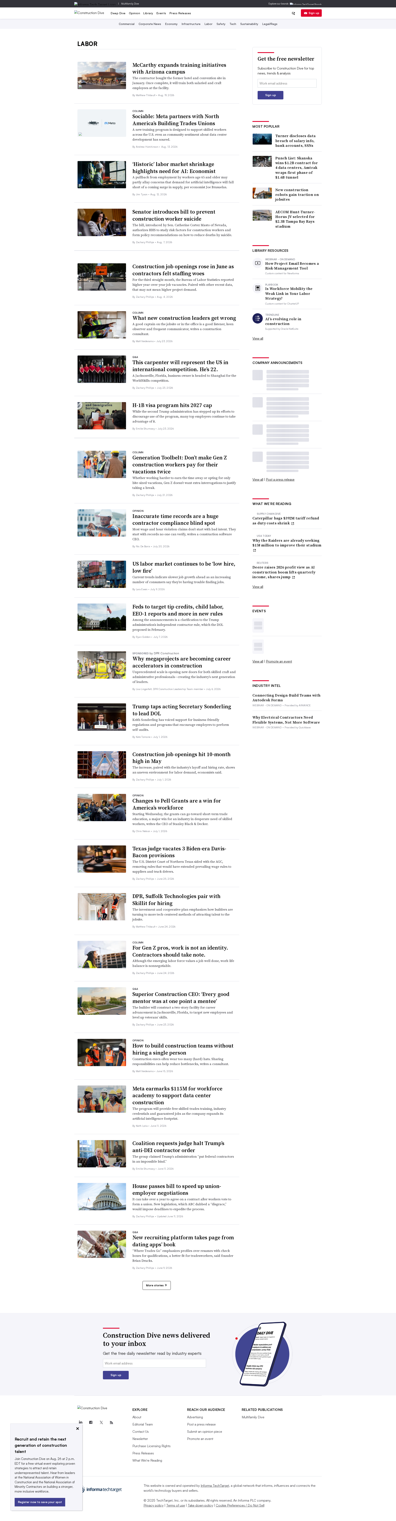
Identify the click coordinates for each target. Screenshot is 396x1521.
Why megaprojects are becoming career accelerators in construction (181, 662)
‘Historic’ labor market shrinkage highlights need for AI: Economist (174, 167)
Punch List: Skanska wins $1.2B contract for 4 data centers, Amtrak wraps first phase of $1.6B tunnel (296, 168)
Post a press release (280, 479)
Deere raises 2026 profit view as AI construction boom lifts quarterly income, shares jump (283, 572)
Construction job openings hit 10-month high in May (181, 758)
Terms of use (175, 1505)
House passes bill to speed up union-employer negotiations (176, 1189)
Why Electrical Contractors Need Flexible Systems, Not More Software (286, 720)
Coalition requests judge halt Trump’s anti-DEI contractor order (178, 1147)
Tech (233, 24)
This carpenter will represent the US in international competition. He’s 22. (180, 366)
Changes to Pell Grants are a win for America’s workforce (176, 804)
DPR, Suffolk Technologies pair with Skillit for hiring (176, 899)
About (136, 1417)
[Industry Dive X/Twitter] (101, 1422)
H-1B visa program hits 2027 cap (172, 405)
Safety (221, 24)
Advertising (195, 1417)
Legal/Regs (269, 24)
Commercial (126, 24)
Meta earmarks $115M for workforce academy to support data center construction (177, 1095)
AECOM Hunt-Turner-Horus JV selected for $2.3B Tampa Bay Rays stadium (295, 219)
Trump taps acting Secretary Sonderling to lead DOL (181, 710)
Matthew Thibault (146, 95)
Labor (208, 24)
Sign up (314, 13)
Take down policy (200, 1505)
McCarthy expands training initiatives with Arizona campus (179, 68)
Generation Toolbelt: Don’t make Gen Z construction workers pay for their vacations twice (179, 464)
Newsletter (140, 1439)
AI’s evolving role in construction (283, 321)
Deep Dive (118, 13)
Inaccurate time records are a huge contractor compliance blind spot (175, 519)
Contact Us (140, 1431)
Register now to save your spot (40, 1502)
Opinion (134, 13)
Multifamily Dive (130, 3)
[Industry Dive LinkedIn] (80, 1422)
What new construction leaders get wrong (184, 318)
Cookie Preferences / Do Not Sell (240, 1505)
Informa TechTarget (215, 1485)
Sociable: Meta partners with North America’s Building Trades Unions (175, 120)
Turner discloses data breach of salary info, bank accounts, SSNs (295, 140)
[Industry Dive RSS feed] (111, 1422)
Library (148, 13)
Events (161, 13)
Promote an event (279, 661)
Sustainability (249, 24)
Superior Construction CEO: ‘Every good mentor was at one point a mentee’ (180, 997)
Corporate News (150, 24)
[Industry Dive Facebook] (91, 1422)
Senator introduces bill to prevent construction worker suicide (173, 215)
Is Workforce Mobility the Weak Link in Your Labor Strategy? (289, 293)
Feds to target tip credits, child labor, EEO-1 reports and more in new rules (178, 610)
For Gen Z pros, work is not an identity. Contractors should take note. (180, 951)
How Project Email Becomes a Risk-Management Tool (292, 266)
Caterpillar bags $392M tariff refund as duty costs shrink (285, 520)
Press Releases (180, 13)
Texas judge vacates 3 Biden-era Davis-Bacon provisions (179, 852)
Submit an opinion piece (204, 1431)
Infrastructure (191, 24)
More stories (155, 1285)
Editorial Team (142, 1424)
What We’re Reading (147, 1460)
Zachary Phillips (145, 242)
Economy (171, 24)
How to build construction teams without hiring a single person (182, 1049)
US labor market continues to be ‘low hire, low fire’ (183, 567)
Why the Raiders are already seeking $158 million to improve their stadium (286, 543)
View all (257, 338)
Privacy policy (154, 1505)
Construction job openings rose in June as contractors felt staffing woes (183, 270)
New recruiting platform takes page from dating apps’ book (183, 1241)
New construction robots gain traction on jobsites (297, 194)
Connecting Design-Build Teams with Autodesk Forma (286, 698)
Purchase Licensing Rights (151, 1446)
